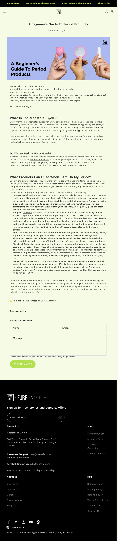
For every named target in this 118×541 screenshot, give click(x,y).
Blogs (10, 505)
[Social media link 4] (31, 522)
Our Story (12, 484)
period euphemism (39, 159)
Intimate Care (95, 439)
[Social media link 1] (9, 522)
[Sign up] (60, 417)
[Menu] (4, 11)
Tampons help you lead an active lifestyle (85, 218)
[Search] (101, 11)
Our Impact (13, 489)
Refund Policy (95, 494)
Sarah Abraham (48, 301)
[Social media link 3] (23, 522)
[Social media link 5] (38, 522)
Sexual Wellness (96, 453)
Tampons (27, 212)
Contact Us (93, 511)
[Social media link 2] (16, 522)
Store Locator (15, 500)
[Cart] (112, 11)
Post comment (22, 364)
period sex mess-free (71, 270)
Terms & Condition (97, 500)
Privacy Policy (95, 489)
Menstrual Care (95, 433)
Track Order (94, 505)
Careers (11, 494)
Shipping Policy (95, 484)
